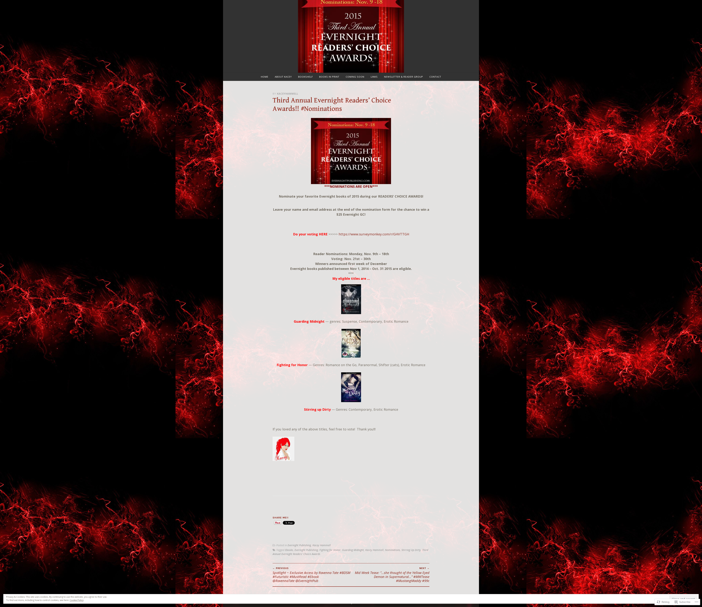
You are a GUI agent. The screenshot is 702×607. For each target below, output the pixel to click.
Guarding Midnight (353, 550)
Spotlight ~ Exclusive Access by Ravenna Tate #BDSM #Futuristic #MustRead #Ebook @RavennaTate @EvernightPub (311, 575)
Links (374, 76)
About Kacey (283, 76)
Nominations (392, 550)
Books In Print (329, 76)
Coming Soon (355, 76)
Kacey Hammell (321, 545)
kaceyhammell (288, 93)
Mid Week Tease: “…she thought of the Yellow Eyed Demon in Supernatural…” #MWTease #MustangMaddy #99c (392, 575)
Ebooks (289, 550)
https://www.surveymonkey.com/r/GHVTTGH (374, 234)
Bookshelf (305, 76)
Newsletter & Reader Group (403, 76)
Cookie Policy (77, 600)
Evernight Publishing (299, 545)
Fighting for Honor (292, 365)
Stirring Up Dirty (411, 550)
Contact (435, 76)
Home (264, 76)
